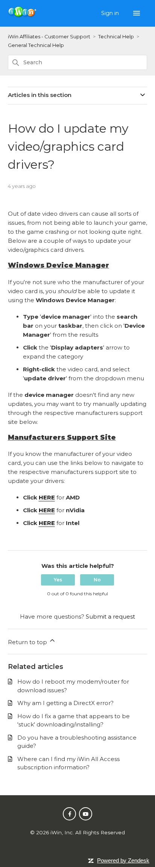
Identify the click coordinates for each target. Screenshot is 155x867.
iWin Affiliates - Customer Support (49, 36)
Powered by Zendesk (123, 860)
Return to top (28, 642)
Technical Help (116, 36)
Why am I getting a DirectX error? (65, 703)
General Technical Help (36, 45)
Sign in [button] (110, 13)
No (97, 580)
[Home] (23, 16)
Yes (58, 580)
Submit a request (110, 616)
